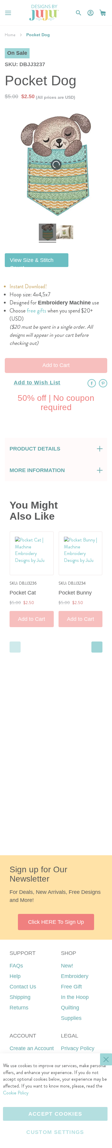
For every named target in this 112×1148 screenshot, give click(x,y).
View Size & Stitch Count (31, 262)
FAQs (16, 966)
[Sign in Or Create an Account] (90, 12)
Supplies (71, 1018)
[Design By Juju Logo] (44, 13)
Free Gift (71, 987)
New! (67, 966)
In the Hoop (75, 997)
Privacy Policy (77, 1048)
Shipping (20, 997)
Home (10, 35)
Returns (19, 1008)
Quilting (70, 1008)
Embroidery (74, 976)
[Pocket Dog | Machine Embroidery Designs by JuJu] (47, 233)
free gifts (36, 311)
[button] (102, 12)
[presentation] (96, 647)
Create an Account (32, 1048)
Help (15, 976)
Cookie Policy (15, 1092)
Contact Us (23, 987)
